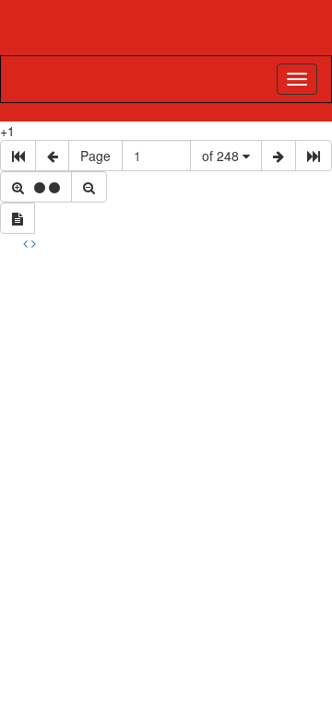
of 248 (222, 155)
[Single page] (17, 218)
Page (95, 155)
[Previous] (27, 243)
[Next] (33, 243)
